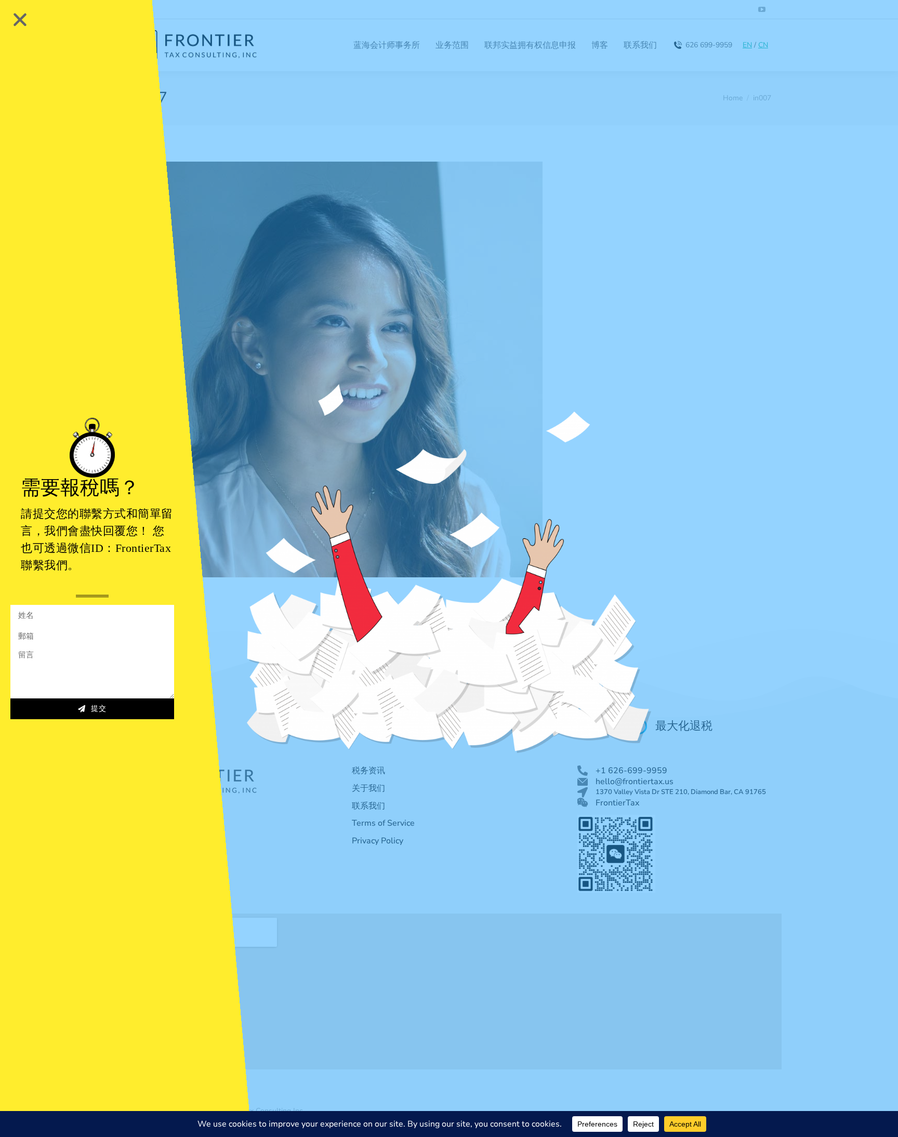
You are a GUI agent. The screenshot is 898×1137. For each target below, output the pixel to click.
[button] (20, 19)
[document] (449, 568)
